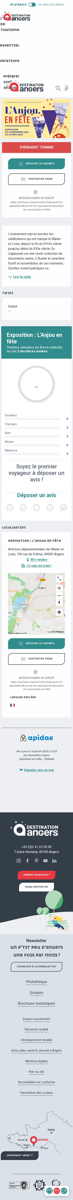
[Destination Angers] (27, 86)
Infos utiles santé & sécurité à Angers (36, 1050)
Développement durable (36, 1040)
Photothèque (36, 982)
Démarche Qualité (36, 1029)
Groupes (36, 992)
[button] (58, 88)
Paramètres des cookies (36, 1093)
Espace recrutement (36, 1019)
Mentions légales (36, 1061)
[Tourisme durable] (66, 90)
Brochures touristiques (36, 1003)
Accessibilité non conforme (36, 1082)
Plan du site (36, 1072)
